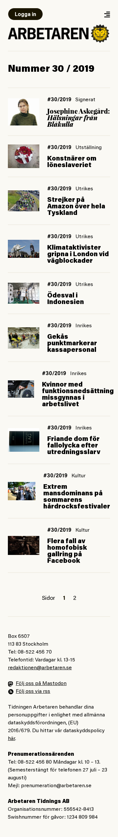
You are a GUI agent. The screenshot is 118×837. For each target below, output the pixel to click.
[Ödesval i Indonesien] (23, 293)
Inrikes (83, 326)
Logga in (25, 14)
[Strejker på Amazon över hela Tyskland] (23, 200)
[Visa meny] (107, 14)
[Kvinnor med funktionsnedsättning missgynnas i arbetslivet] (21, 389)
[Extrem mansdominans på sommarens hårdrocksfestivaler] (21, 491)
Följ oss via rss (33, 691)
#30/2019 (59, 100)
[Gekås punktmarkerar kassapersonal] (23, 338)
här (11, 738)
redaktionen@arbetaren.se (40, 668)
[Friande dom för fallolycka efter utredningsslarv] (23, 440)
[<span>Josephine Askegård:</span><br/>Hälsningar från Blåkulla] (23, 111)
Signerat (85, 100)
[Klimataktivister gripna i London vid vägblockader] (23, 249)
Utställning (88, 147)
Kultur (78, 476)
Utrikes (84, 189)
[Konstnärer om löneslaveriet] (23, 156)
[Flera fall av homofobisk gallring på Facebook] (23, 545)
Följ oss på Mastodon (41, 683)
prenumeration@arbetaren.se (56, 786)
